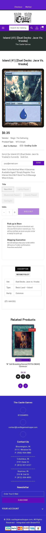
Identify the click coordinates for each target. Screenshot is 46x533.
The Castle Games (23, 44)
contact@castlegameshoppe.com (23, 427)
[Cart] (42, 27)
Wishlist (28, 7)
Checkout (18, 7)
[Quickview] (18, 376)
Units (4, 207)
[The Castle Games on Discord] (23, 3)
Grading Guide (30, 146)
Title (4, 184)
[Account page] (37, 27)
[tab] (22, 269)
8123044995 (23, 415)
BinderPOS (35, 522)
